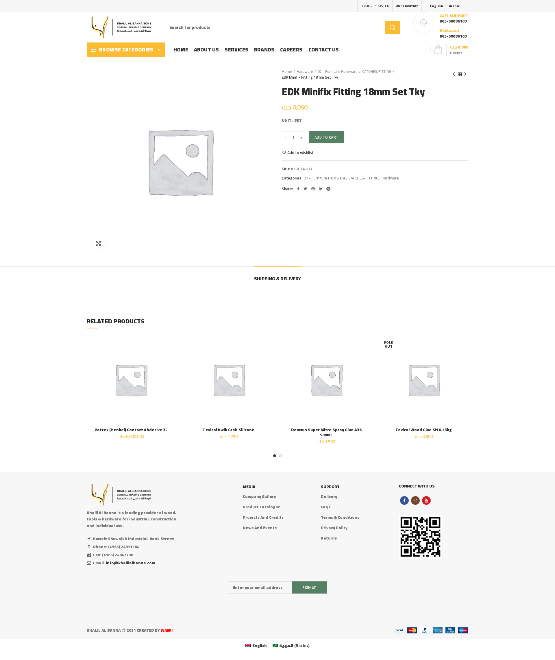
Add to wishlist (300, 153)
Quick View (171, 370)
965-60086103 (453, 21)
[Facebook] (298, 188)
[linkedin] (320, 188)
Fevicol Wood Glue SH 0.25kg (424, 429)
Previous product (454, 74)
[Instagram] (415, 500)
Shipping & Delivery (277, 278)
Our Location (407, 5)
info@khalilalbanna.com (130, 563)
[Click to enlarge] (98, 243)
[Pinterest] (313, 188)
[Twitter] (305, 188)
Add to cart (326, 137)
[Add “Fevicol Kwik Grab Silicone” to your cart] (269, 357)
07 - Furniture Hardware (338, 71)
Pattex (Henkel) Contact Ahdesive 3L (131, 429)
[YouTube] (426, 500)
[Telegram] (328, 188)
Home (287, 71)
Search (392, 27)
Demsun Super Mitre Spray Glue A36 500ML (326, 432)
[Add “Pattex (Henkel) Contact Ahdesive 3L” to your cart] (171, 357)
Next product (465, 74)
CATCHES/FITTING (376, 71)
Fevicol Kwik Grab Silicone (228, 429)
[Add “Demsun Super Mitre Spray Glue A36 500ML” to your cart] (366, 357)
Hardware (305, 71)
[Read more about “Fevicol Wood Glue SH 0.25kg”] (464, 357)
